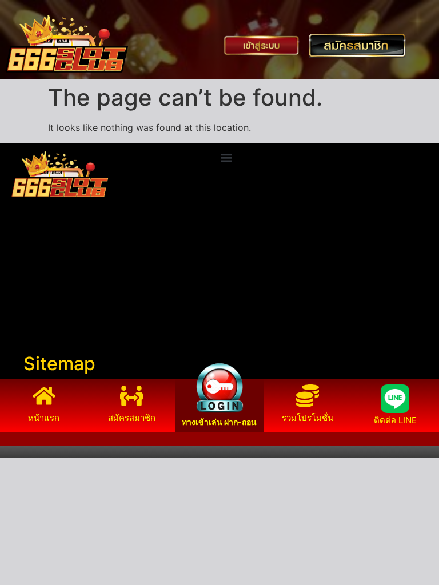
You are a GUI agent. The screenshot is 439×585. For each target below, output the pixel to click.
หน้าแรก (43, 417)
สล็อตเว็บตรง (32, 314)
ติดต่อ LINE (395, 420)
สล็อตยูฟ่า (25, 260)
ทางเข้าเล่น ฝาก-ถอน (219, 422)
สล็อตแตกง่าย (33, 301)
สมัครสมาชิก (131, 417)
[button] (226, 158)
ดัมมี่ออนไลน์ (32, 287)
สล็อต (17, 328)
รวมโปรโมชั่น (307, 417)
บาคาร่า (22, 273)
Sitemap (59, 363)
